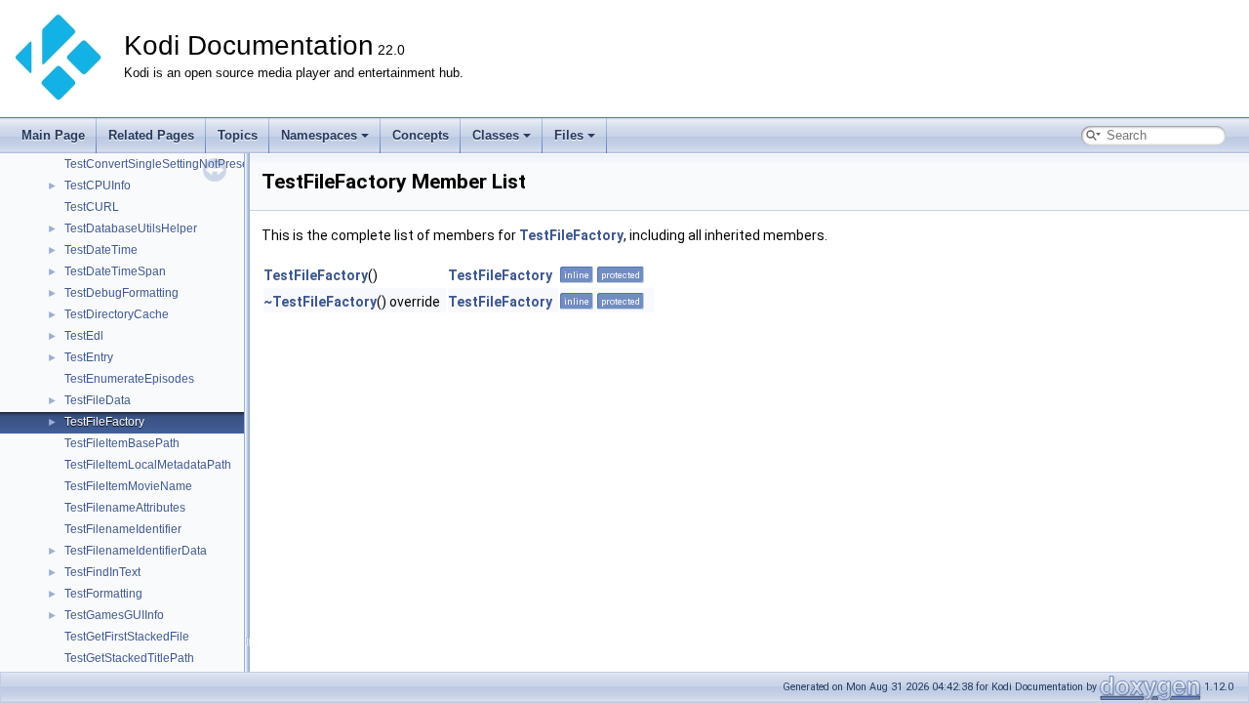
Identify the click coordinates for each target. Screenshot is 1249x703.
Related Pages (151, 135)
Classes (495, 135)
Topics (238, 135)
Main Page (53, 135)
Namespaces (319, 135)
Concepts (420, 135)
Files (569, 135)
